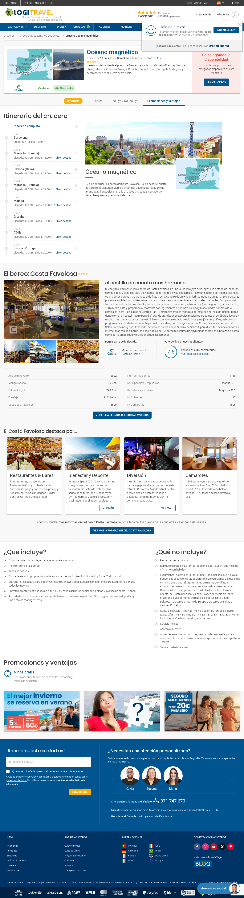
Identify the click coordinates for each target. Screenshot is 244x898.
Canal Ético (12, 865)
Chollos (79, 26)
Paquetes (103, 26)
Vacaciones (16, 26)
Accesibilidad (13, 870)
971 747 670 (173, 801)
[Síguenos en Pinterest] (230, 846)
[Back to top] (234, 875)
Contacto (11, 3)
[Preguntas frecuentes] (122, 711)
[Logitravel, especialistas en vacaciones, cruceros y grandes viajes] (34, 12)
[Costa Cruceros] (19, 88)
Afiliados (68, 865)
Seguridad (12, 855)
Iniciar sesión (226, 29)
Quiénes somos (72, 845)
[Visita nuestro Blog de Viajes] (214, 863)
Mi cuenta (223, 14)
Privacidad (12, 850)
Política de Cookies (16, 860)
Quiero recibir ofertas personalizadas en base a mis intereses (47, 771)
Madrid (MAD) (201, 3)
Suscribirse (80, 791)
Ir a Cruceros (216, 82)
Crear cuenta (204, 14)
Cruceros (9, 35)
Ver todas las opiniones (195, 353)
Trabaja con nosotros (75, 870)
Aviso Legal (12, 845)
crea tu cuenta (219, 46)
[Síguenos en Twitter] (222, 846)
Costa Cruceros (131, 354)
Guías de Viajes (72, 850)
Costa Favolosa (153, 58)
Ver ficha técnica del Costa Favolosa (122, 414)
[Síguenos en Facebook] (197, 846)
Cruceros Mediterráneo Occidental (40, 35)
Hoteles (126, 26)
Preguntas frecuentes (38, 3)
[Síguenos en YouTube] (213, 846)
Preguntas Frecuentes (75, 855)
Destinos (40, 26)
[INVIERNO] (41, 711)
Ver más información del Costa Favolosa (122, 530)
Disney (61, 26)
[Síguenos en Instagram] (205, 846)
